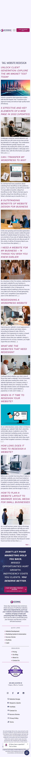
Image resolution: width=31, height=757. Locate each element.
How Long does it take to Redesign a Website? (13, 448)
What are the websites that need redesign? (14, 349)
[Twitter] (18, 693)
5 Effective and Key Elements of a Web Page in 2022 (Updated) (15, 111)
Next (28, 544)
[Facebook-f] (13, 693)
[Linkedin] (23, 693)
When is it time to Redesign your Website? (12, 398)
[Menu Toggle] (14, 30)
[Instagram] (8, 693)
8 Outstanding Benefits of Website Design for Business (14, 203)
